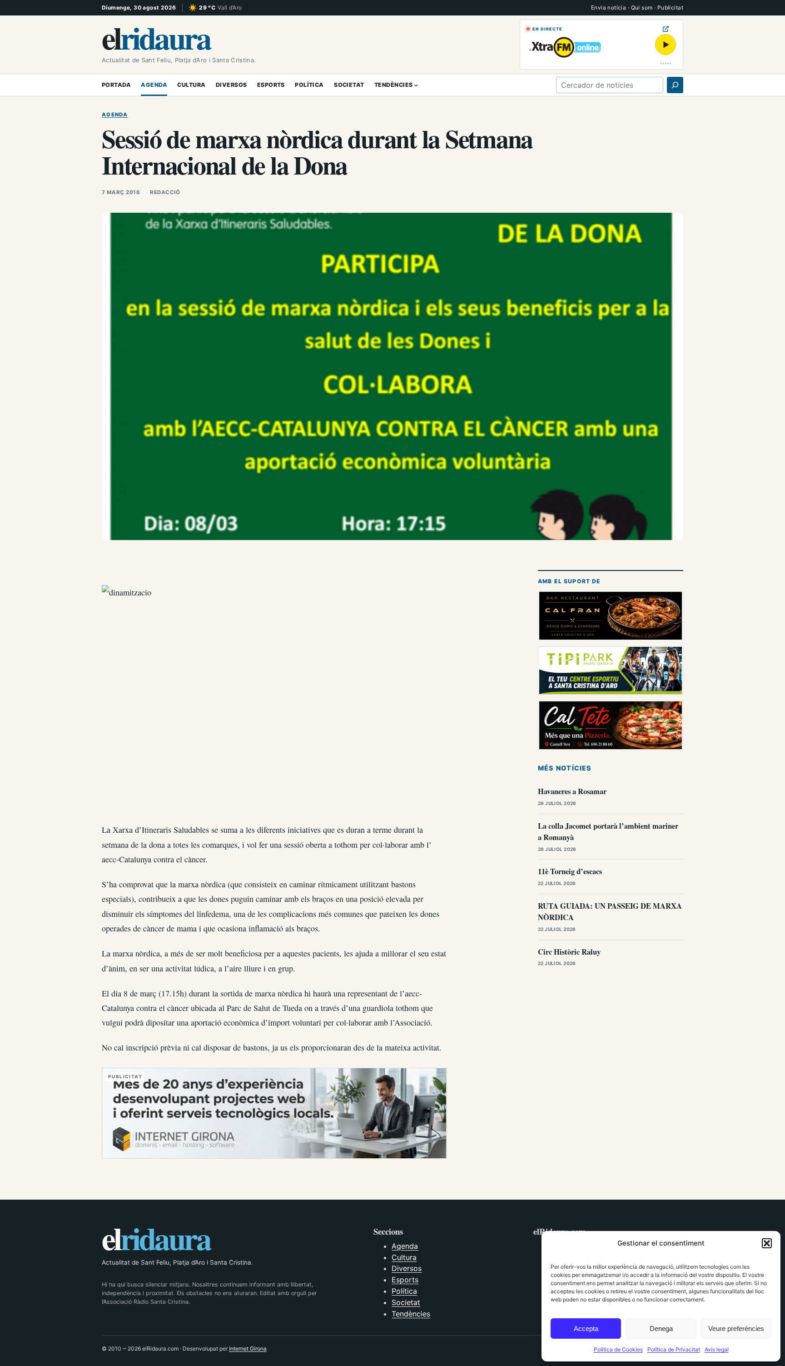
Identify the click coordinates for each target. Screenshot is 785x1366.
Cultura (404, 1257)
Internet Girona (248, 1348)
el (156, 37)
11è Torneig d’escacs (570, 871)
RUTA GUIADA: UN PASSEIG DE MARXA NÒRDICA (610, 911)
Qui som (642, 7)
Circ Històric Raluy (569, 951)
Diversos (407, 1268)
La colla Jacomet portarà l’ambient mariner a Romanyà (608, 831)
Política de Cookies (618, 1349)
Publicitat (670, 7)
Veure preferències (736, 1328)
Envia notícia (608, 7)
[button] (766, 1243)
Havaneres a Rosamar (572, 791)
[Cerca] (675, 85)
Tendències (411, 1313)
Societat (406, 1302)
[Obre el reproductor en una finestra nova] (665, 29)
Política (404, 1291)
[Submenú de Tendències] (416, 85)
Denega (661, 1328)
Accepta (586, 1328)
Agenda (115, 114)
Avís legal (717, 1349)
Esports (405, 1279)
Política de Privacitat (673, 1349)
